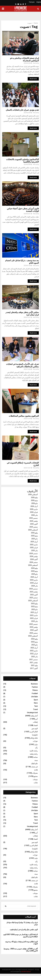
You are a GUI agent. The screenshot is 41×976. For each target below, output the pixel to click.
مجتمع (36, 776)
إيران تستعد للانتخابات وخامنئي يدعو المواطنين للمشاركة (24, 59)
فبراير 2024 (34, 583)
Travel (35, 709)
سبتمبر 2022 (34, 633)
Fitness (35, 690)
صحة (36, 760)
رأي (36, 747)
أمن (36, 719)
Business (34, 684)
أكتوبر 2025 (34, 524)
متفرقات (35, 773)
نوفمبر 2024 (34, 556)
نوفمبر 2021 (34, 662)
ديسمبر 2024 (33, 553)
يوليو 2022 (34, 639)
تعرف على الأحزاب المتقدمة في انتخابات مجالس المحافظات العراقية (22, 365)
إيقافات (35, 722)
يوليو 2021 (34, 665)
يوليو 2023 (34, 603)
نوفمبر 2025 (34, 521)
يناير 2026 (34, 515)
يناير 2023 (34, 621)
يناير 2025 (34, 550)
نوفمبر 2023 (34, 592)
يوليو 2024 (34, 568)
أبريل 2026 (34, 506)
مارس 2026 (34, 509)
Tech (36, 706)
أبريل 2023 (34, 612)
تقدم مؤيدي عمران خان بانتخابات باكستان (22, 110)
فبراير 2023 (34, 618)
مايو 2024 (34, 574)
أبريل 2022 (34, 648)
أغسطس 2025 (33, 530)
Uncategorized (32, 712)
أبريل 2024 (34, 577)
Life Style (34, 696)
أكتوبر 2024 (34, 559)
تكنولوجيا (35, 735)
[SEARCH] (5, 906)
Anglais (38, 2)
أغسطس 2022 (33, 636)
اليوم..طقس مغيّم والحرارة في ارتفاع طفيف (24, 929)
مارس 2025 (34, 544)
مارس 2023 (34, 615)
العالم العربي (34, 183)
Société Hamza (26, 971)
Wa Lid (35, 63)
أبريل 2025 (34, 542)
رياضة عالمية (34, 751)
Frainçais (32, 2)
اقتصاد (36, 725)
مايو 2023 (34, 609)
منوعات (35, 779)
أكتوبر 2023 (34, 595)
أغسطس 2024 (33, 565)
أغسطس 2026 (33, 494)
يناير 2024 (34, 586)
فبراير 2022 (34, 653)
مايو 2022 (34, 645)
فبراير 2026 (34, 512)
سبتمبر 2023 (34, 597)
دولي (36, 32)
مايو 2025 (34, 539)
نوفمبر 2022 (34, 627)
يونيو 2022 (34, 642)
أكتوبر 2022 (34, 630)
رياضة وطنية (34, 754)
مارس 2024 (34, 580)
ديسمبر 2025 (33, 518)
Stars (36, 703)
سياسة (35, 757)
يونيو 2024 (34, 571)
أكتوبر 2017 (34, 668)
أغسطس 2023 (33, 600)
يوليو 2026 (34, 497)
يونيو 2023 (34, 606)
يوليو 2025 (34, 533)
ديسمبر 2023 (33, 589)
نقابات (36, 782)
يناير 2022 (34, 656)
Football (35, 693)
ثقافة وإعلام (34, 738)
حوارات (35, 741)
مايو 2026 (34, 503)
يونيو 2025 (34, 536)
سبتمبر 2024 (34, 562)
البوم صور (34, 728)
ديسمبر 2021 (33, 659)
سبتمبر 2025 (34, 527)
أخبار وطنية (34, 716)
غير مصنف (34, 767)
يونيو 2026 (34, 500)
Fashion (35, 687)
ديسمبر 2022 (33, 624)
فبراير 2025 (34, 547)
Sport (36, 700)
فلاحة (36, 770)
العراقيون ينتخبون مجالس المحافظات (24, 416)
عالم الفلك (34, 763)
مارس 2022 (34, 651)
